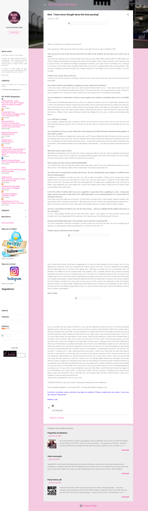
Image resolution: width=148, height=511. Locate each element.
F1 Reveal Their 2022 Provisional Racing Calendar (14, 170)
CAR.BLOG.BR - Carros (10, 101)
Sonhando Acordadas (9, 194)
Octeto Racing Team (14, 27)
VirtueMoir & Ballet (8, 195)
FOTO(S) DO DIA (8, 134)
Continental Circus (8, 112)
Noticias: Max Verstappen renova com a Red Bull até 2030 (13, 115)
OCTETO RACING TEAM (62, 5)
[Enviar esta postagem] (53, 406)
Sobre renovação (55, 456)
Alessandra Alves (8, 121)
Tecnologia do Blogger (89, 506)
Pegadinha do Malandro (57, 433)
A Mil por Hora (7, 177)
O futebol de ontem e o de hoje (12, 203)
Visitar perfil (14, 32)
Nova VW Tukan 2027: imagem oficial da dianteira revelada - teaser (13, 104)
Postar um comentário (57, 418)
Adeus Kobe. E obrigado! (11, 188)
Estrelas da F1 (7, 140)
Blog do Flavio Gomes (10, 132)
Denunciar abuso (8, 223)
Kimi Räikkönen (57, 410)
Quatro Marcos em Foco (10, 201)
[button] (128, 14)
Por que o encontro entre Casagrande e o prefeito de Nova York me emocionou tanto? (13, 125)
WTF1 (4, 168)
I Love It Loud (6, 147)
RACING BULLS (8, 142)
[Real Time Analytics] (6, 329)
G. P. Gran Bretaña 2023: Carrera (13, 162)
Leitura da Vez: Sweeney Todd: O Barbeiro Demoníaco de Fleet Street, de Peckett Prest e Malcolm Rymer (14, 152)
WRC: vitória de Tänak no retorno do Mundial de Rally (13, 180)
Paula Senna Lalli (55, 480)
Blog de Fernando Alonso (11, 160)
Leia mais (125, 450)
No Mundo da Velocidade (11, 186)
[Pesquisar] (132, 5)
